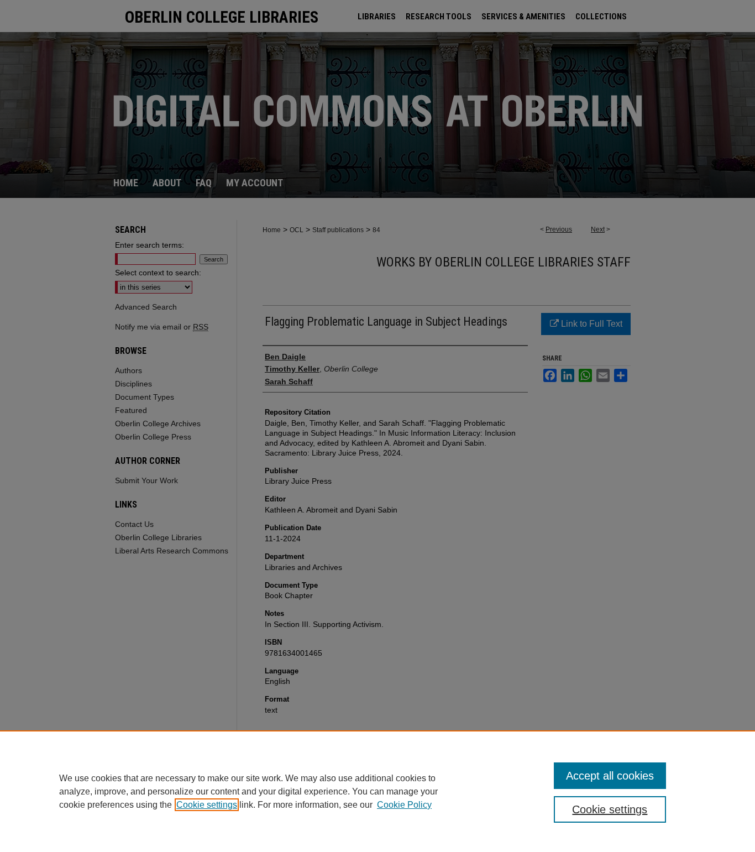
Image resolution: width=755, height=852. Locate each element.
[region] (377, 791)
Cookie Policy (404, 804)
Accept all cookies (610, 776)
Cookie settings (206, 804)
